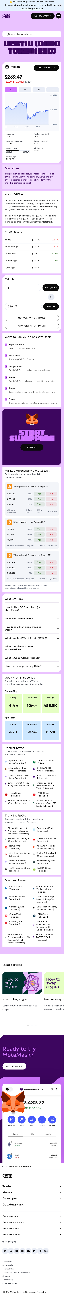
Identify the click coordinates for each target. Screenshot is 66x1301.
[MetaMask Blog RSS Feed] (46, 1251)
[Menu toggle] (58, 15)
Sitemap (6, 1276)
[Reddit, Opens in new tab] (34, 1251)
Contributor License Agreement (16, 1272)
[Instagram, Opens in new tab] (22, 1251)
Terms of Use (8, 1269)
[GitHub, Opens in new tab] (11, 1251)
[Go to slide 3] (35, 1026)
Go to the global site (32, 8)
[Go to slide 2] (32, 1026)
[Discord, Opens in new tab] (28, 1251)
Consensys (7, 1261)
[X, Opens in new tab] (5, 1251)
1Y (53, 90)
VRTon (49, 288)
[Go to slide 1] (28, 1026)
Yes (39, 494)
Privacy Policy (8, 1265)
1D (11, 90)
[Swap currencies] (51, 297)
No (51, 494)
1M (38, 90)
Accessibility (7, 1280)
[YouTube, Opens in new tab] (16, 1251)
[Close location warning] (60, 5)
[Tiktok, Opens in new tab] (40, 1251)
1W (24, 90)
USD (49, 306)
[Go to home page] (3, 1166)
